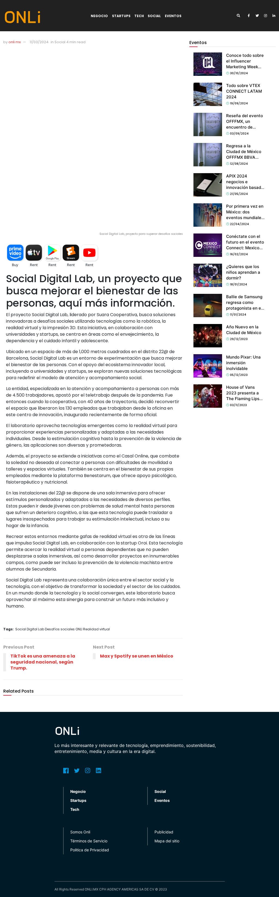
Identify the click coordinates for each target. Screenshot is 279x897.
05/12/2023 (238, 375)
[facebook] (248, 15)
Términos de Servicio (88, 841)
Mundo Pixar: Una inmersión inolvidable (243, 362)
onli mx (14, 42)
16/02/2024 (238, 254)
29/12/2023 (238, 339)
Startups (121, 16)
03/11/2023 (238, 405)
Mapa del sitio (166, 841)
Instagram (87, 770)
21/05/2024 (238, 194)
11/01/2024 (237, 314)
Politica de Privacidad (89, 850)
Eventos (173, 16)
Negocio (99, 16)
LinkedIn (98, 770)
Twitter (77, 770)
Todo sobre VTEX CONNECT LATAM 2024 (244, 91)
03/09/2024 (239, 133)
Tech (139, 16)
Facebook (66, 770)
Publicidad (163, 832)
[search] (240, 15)
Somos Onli (80, 832)
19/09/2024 (238, 103)
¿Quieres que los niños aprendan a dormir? (243, 272)
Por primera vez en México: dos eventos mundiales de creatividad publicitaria (244, 218)
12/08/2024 (238, 163)
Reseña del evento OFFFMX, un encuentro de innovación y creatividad (244, 127)
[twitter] (257, 15)
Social (154, 16)
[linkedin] (274, 15)
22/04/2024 (239, 224)
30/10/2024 (238, 73)
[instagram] (265, 15)
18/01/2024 (238, 284)
